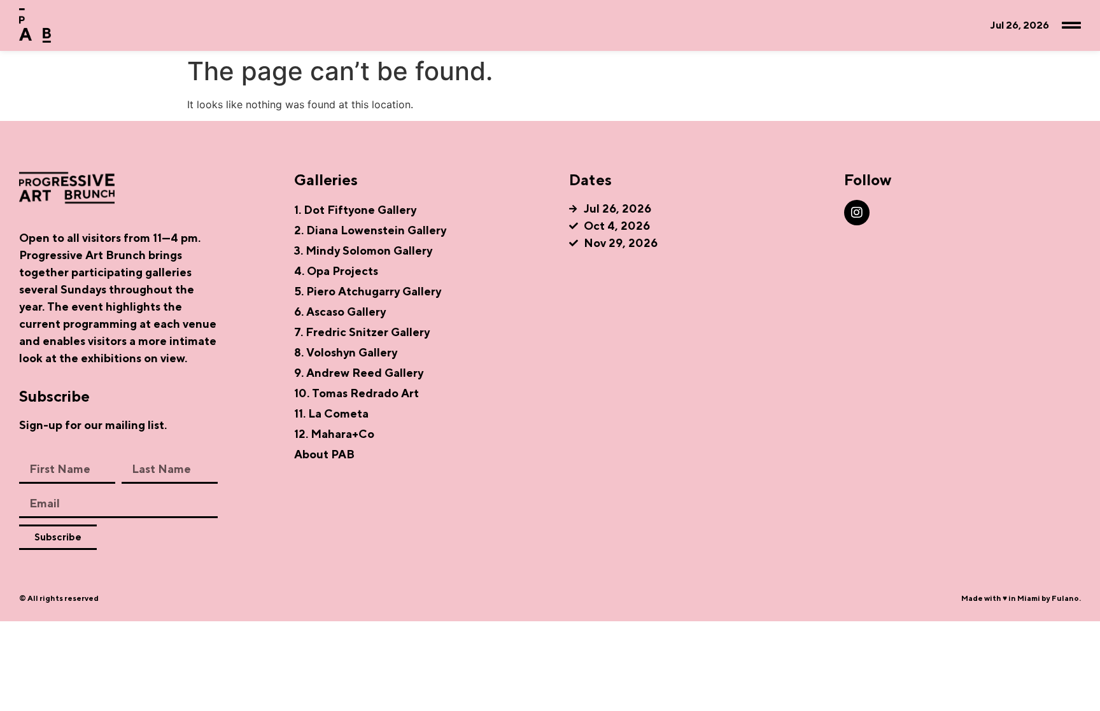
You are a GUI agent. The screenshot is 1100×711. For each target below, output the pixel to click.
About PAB (324, 454)
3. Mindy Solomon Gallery (363, 250)
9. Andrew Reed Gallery (358, 372)
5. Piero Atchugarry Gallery (367, 291)
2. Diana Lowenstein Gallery (370, 230)
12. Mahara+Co (334, 433)
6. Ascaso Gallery (340, 311)
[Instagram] (857, 212)
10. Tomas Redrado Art (356, 393)
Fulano (1065, 598)
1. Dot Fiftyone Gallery (355, 209)
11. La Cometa (331, 413)
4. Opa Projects (336, 271)
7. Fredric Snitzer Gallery (362, 332)
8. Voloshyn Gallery (345, 352)
